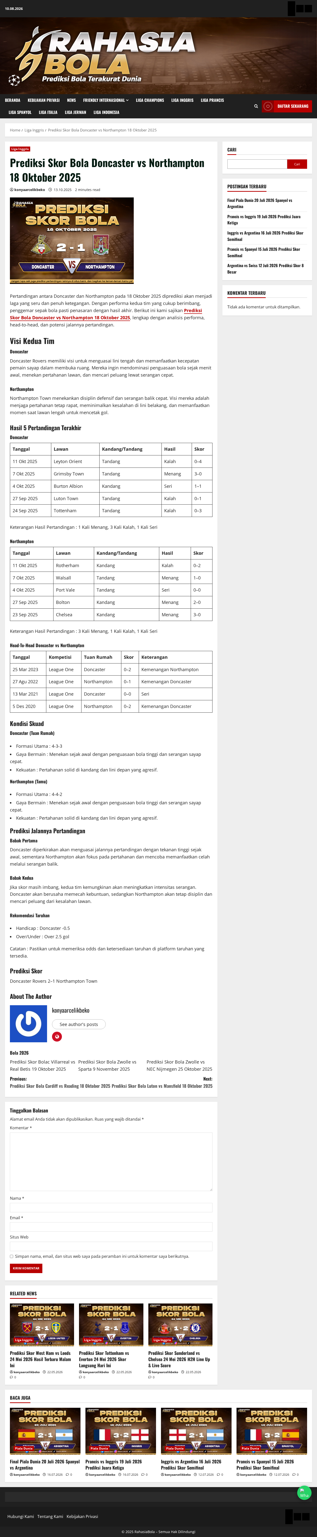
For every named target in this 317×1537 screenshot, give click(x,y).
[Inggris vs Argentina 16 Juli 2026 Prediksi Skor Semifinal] (196, 1431)
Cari (231, 150)
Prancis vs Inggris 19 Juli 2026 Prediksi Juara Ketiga (113, 1464)
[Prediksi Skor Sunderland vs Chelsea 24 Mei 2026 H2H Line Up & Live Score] (180, 1324)
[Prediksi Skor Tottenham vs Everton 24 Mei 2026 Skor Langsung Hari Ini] (111, 1324)
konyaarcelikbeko (29, 189)
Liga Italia (48, 112)
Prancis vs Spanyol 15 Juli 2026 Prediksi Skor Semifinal (265, 1464)
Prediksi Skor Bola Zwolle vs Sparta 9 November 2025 (107, 1065)
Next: (162, 1082)
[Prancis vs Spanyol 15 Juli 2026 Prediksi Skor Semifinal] (272, 1431)
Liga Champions (150, 100)
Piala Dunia (23, 1448)
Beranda (12, 100)
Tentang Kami (50, 1516)
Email (16, 1217)
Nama (17, 1198)
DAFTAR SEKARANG (293, 106)
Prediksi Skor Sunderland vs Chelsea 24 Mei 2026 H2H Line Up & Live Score (179, 1359)
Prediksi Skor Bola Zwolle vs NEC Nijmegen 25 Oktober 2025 (179, 1065)
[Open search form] (256, 106)
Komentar (21, 1128)
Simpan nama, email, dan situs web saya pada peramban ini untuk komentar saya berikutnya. (102, 1256)
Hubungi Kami (20, 1516)
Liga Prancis (212, 100)
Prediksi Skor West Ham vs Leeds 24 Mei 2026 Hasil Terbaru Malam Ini (40, 1359)
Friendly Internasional (104, 100)
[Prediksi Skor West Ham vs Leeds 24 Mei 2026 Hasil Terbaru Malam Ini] (42, 1324)
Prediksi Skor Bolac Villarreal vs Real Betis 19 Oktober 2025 (42, 1065)
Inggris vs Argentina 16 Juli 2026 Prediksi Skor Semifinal (191, 1464)
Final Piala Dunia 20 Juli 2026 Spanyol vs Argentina (45, 1464)
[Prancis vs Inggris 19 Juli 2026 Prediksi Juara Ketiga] (120, 1431)
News (71, 100)
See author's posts (79, 1024)
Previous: (60, 1082)
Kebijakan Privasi (44, 100)
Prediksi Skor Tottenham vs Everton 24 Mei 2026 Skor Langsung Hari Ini (104, 1359)
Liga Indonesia (106, 112)
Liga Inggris (182, 100)
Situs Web (19, 1237)
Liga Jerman (75, 112)
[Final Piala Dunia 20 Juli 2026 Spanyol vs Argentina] (45, 1431)
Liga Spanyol (20, 112)
